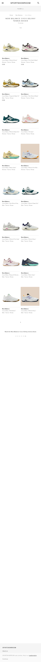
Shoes (11, 15)
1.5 (20, 28)
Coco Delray (28, 15)
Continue (5, 659)
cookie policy (33, 655)
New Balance (19, 15)
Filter (21, 8)
